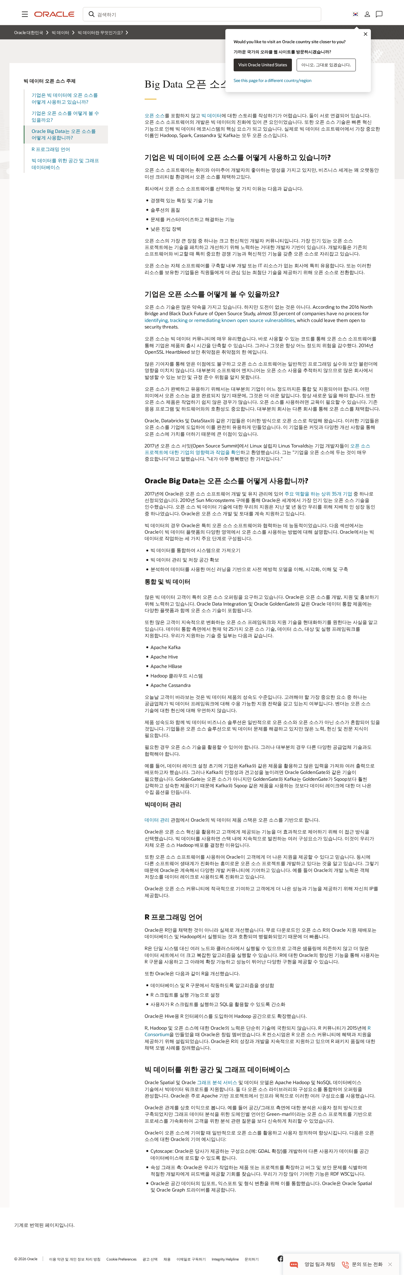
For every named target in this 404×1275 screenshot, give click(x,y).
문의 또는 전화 (367, 1264)
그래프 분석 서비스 (217, 1082)
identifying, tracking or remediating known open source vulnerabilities (220, 320)
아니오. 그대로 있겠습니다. (326, 64)
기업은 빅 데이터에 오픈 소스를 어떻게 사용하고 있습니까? (65, 98)
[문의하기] (379, 14)
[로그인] (367, 14)
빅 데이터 (60, 32)
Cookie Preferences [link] (121, 1259)
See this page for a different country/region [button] (272, 80)
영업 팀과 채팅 (320, 1264)
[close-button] (390, 1264)
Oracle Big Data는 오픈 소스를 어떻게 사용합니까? (64, 134)
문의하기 (252, 1259)
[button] (24, 14)
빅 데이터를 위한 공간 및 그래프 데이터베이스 (65, 163)
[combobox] (202, 14)
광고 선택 (150, 1259)
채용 (167, 1259)
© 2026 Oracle (25, 1258)
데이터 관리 (157, 820)
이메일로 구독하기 (191, 1259)
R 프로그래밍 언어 (51, 149)
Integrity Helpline (225, 1259)
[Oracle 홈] (54, 14)
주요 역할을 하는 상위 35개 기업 (318, 493)
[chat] (294, 1264)
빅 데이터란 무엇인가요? (100, 32)
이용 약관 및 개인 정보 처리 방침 (75, 1259)
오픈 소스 (155, 115)
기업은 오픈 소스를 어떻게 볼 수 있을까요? (65, 116)
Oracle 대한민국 (28, 32)
